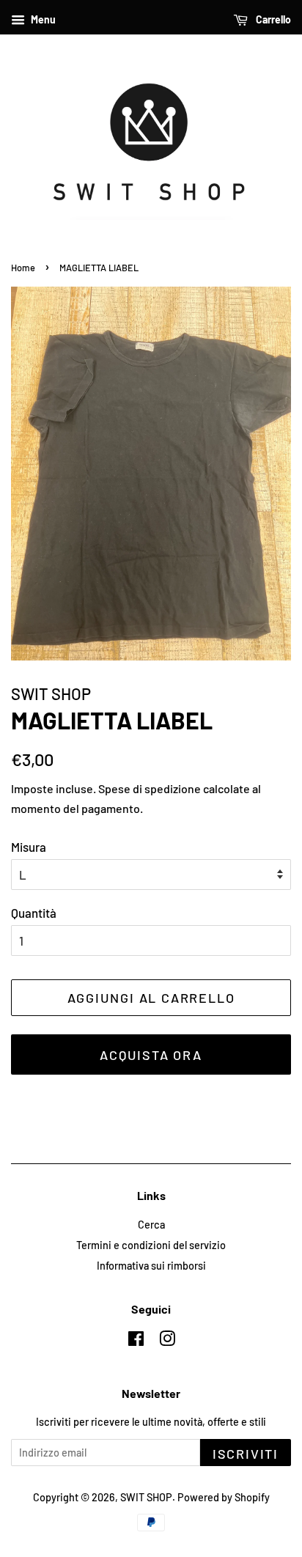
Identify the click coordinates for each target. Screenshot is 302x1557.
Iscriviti (246, 1454)
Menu (42, 19)
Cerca (151, 1224)
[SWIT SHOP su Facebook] (136, 1341)
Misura (28, 846)
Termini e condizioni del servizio (151, 1245)
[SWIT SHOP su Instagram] (167, 1341)
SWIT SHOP (146, 1497)
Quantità (33, 912)
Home (23, 267)
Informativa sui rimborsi (151, 1265)
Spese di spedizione (149, 788)
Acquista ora (151, 1055)
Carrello (272, 19)
